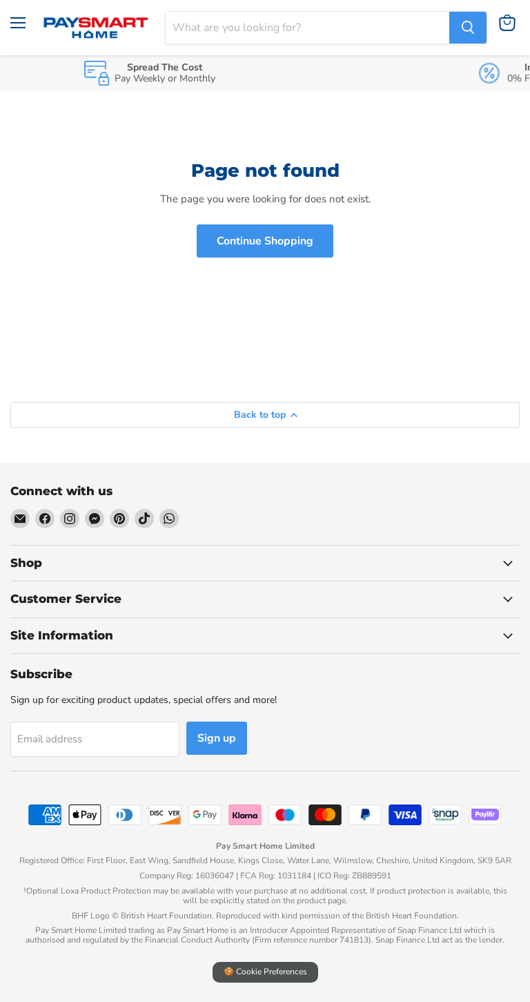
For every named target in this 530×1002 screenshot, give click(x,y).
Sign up (216, 738)
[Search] (468, 28)
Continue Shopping (265, 241)
